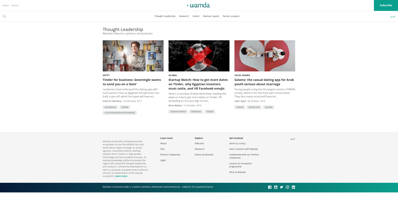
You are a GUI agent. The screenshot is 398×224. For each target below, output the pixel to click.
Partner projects (231, 16)
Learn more (121, 176)
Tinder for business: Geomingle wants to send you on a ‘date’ (132, 82)
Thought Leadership (165, 16)
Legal (163, 160)
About (5, 5)
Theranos (196, 111)
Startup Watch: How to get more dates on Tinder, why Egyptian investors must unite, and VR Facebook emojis (198, 84)
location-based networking (120, 112)
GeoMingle (110, 107)
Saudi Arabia (242, 75)
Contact (15, 5)
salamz (268, 107)
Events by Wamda (204, 154)
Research (184, 16)
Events (196, 16)
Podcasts (199, 143)
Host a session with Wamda (243, 148)
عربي (393, 16)
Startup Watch (178, 111)
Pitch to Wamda (237, 172)
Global (173, 75)
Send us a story (237, 143)
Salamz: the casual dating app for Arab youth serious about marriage (264, 82)
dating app (254, 107)
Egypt (106, 75)
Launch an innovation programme (240, 165)
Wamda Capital (211, 16)
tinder (124, 107)
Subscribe (386, 5)
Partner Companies (170, 154)
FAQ (162, 148)
